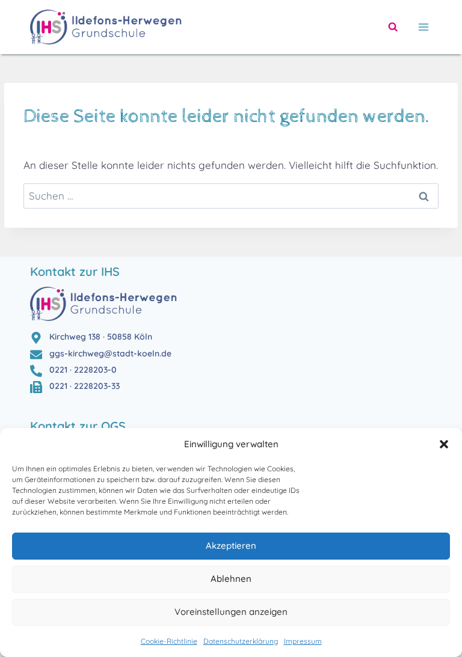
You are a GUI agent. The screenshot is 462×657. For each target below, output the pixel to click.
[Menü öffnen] (421, 26)
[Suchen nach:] (231, 195)
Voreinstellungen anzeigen (231, 611)
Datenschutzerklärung (240, 641)
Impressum (303, 641)
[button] (444, 444)
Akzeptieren (231, 545)
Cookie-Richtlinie (169, 641)
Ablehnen (231, 578)
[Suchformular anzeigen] (393, 27)
